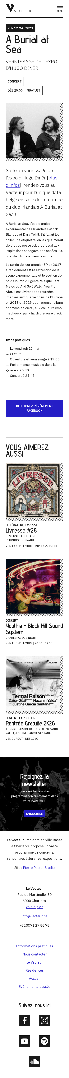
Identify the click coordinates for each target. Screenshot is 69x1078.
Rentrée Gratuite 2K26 (30, 723)
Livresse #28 (21, 530)
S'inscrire (34, 813)
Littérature (15, 525)
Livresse (31, 525)
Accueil (34, 978)
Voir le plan (34, 907)
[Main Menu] (60, 8)
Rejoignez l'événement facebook (34, 408)
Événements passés (34, 986)
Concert (15, 81)
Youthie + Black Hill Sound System (34, 628)
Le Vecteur (34, 962)
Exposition (27, 718)
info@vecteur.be (34, 916)
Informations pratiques (34, 946)
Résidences (34, 970)
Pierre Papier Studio (39, 867)
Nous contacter (34, 954)
